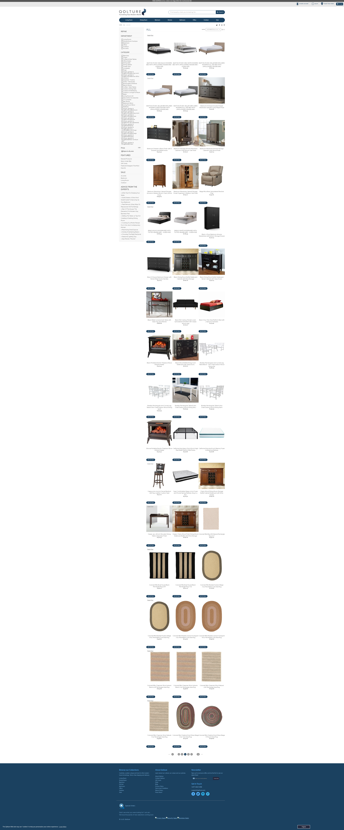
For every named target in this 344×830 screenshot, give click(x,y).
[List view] (224, 29)
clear (139, 147)
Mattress (126, 107)
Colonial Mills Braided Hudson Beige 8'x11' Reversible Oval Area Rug (159, 636)
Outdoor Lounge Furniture (131, 92)
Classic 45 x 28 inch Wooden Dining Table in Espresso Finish (159, 535)
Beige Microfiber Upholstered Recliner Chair (212, 192)
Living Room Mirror (129, 105)
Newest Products (126, 159)
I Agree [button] (304, 826)
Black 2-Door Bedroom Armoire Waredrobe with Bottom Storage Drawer (212, 235)
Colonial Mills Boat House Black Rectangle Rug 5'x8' (159, 586)
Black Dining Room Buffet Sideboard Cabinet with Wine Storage (185, 278)
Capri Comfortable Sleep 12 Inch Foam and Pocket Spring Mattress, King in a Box (185, 493)
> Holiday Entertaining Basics (130, 232)
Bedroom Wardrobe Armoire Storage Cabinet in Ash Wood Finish (212, 149)
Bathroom (182, 20)
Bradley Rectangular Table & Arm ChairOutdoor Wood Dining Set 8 (211, 406)
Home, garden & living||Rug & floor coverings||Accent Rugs (128, 129)
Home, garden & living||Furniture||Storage (129, 132)
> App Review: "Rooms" (128, 239)
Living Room (128, 20)
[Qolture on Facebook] (219, 25)
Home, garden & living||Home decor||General (130, 121)
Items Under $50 (126, 161)
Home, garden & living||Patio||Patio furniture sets (129, 139)
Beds (124, 94)
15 (198, 754)
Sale (217, 20)
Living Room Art (128, 96)
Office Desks (127, 61)
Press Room (158, 792)
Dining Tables (127, 64)
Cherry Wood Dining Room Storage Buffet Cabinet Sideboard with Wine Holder (211, 493)
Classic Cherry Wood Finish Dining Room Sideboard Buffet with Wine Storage (185, 535)
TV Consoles (127, 99)
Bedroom (157, 20)
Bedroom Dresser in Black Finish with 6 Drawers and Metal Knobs (159, 149)
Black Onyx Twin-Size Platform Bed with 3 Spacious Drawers (211, 321)
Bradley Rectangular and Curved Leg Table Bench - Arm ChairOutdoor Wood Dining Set (211, 364)
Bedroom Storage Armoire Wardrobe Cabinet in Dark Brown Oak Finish (185, 149)
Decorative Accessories (130, 98)
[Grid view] (222, 29)
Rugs (124, 70)
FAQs (156, 782)
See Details (151, 74)
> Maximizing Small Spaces (129, 230)
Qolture (127, 819)
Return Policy (159, 790)
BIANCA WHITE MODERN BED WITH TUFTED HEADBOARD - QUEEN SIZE (185, 231)
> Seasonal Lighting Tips (128, 236)
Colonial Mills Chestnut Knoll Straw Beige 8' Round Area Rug (212, 736)
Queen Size (127, 66)
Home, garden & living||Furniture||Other (128, 118)
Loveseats (126, 68)
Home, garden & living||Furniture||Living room (130, 72)
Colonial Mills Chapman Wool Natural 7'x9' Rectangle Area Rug (159, 736)
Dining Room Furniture (130, 41)
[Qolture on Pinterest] (224, 25)
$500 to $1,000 (128, 151)
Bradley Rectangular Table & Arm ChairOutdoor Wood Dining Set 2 (185, 406)
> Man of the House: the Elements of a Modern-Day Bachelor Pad (129, 211)
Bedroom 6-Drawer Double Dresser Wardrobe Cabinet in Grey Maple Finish (211, 106)
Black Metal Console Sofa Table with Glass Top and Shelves (159, 321)
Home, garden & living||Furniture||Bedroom (129, 109)
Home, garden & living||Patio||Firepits (127, 135)
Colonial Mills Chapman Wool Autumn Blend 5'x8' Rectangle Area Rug (159, 686)
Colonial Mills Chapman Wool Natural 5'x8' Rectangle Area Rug (212, 686)
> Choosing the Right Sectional (131, 234)
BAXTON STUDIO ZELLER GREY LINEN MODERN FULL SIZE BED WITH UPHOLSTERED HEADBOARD (185, 107)
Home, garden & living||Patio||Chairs (127, 143)
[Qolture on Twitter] (217, 25)
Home (120, 24)
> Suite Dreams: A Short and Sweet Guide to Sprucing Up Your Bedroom (130, 200)
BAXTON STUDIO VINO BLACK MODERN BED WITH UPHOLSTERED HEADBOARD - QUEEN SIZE (159, 64)
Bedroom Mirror (128, 103)
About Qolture (159, 776)
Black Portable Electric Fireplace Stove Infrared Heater (159, 363)
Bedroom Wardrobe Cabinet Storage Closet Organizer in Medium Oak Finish (185, 192)
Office (194, 20)
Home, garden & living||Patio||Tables (127, 124)
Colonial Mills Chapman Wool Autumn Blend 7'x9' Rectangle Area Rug (186, 686)
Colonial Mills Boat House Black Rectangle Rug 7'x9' (185, 586)
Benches (126, 55)
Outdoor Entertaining (130, 90)
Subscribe (216, 778)
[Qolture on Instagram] (221, 25)
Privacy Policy (159, 786)
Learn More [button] (62, 826)
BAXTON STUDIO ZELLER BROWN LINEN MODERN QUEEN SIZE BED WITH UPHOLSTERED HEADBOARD (159, 107)
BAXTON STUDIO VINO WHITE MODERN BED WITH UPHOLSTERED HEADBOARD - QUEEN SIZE (186, 64)
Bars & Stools (127, 85)
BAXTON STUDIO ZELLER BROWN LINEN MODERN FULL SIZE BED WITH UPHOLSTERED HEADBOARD (212, 64)
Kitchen (170, 20)
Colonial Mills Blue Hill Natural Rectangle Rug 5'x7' (212, 535)
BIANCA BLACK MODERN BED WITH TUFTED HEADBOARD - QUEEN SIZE (159, 231)
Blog (156, 784)
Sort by (203, 29)
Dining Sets (126, 63)
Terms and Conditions (161, 788)
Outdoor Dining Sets (129, 89)
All (124, 24)
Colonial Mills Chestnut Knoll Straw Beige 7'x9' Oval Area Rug (186, 736)
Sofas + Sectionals (129, 81)
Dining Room (143, 20)
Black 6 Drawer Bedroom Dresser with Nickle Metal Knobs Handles (159, 278)
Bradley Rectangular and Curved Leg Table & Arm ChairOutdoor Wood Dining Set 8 (159, 407)
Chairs (125, 57)
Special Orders (130, 806)
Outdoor (206, 20)
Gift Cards (124, 163)
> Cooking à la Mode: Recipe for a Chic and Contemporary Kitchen (130, 225)
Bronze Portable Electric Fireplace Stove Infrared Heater (159, 449)
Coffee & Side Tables (129, 59)
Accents (125, 48)
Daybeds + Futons (129, 80)
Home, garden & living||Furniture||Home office (130, 75)
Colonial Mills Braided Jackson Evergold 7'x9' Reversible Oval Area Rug (185, 636)
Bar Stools (126, 101)
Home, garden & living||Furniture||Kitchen (128, 115)
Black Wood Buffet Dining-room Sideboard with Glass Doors (185, 363)
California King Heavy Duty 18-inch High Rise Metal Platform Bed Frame (185, 449)
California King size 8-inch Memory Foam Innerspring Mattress (212, 449)
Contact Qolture (160, 778)
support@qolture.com (198, 790)
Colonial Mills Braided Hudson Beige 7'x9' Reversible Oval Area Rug (211, 586)
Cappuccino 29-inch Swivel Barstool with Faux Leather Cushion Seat (159, 492)
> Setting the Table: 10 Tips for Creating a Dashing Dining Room (130, 218)
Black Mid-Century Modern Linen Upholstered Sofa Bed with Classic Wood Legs (186, 321)
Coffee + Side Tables (129, 87)
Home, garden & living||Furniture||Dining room (130, 112)
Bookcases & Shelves (130, 83)
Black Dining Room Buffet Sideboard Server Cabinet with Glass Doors (211, 278)
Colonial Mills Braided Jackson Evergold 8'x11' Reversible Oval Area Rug (212, 636)
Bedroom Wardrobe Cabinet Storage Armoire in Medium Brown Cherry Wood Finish (159, 193)
